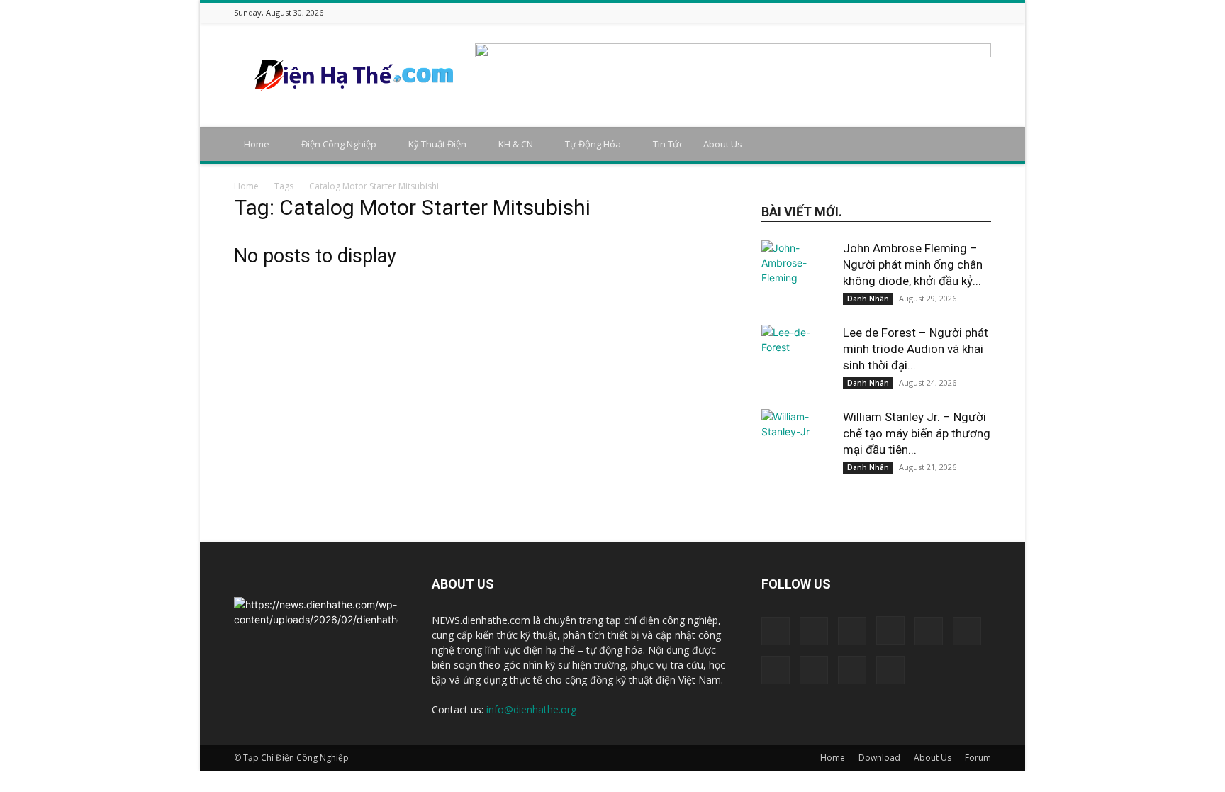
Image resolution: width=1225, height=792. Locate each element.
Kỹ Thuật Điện (437, 144)
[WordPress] (965, 12)
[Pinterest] (930, 12)
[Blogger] (824, 12)
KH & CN (515, 144)
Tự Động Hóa (593, 144)
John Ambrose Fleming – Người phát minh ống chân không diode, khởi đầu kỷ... (913, 264)
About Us (722, 144)
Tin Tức (668, 144)
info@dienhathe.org (531, 709)
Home (256, 144)
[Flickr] (859, 12)
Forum (978, 758)
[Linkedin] (894, 12)
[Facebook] (841, 12)
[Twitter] (948, 12)
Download (879, 758)
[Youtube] (983, 12)
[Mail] (912, 12)
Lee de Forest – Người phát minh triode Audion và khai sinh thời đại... (915, 348)
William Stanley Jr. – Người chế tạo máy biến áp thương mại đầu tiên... (916, 433)
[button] (974, 145)
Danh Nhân (868, 298)
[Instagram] (877, 12)
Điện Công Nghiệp (338, 144)
